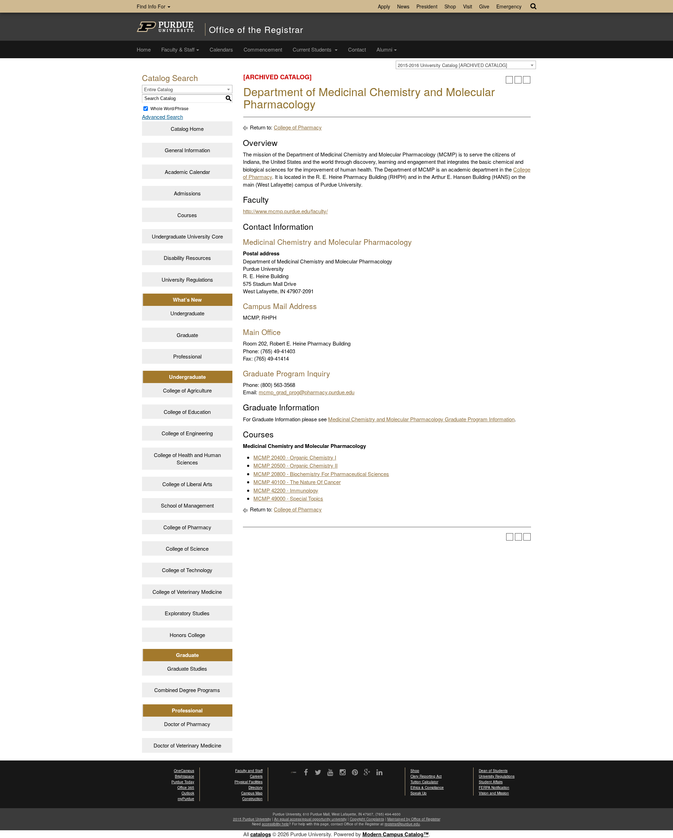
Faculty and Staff (249, 770)
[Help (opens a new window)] (526, 79)
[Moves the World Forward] (294, 773)
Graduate (187, 334)
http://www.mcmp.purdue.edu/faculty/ (285, 211)
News (403, 6)
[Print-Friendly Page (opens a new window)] (518, 79)
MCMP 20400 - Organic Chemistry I (294, 457)
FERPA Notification (494, 787)
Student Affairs (491, 781)
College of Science (187, 548)
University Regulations (187, 279)
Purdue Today (182, 781)
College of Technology (187, 570)
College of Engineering (187, 433)
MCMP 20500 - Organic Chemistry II (295, 465)
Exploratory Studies (187, 613)
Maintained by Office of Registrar (413, 819)
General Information (187, 150)
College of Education (187, 411)
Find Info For (152, 6)
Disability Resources (187, 257)
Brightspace (184, 776)
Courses (187, 215)
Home (144, 49)
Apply (384, 6)
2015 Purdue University (252, 819)
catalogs (260, 834)
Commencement (263, 49)
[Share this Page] (509, 79)
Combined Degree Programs (187, 689)
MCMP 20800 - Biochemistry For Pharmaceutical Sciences (321, 473)
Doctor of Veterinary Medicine (187, 745)
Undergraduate (187, 313)
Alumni (384, 49)
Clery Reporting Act (426, 776)
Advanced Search (162, 116)
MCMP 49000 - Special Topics (288, 498)
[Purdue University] (166, 26)
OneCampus (184, 770)
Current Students (313, 49)
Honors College (187, 634)
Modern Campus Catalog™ (395, 834)
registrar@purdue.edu (402, 824)
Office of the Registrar (256, 29)
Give (484, 6)
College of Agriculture (187, 390)
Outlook (188, 793)
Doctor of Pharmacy (187, 724)
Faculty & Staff (178, 49)
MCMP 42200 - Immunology (285, 490)
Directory (256, 787)
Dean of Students (493, 770)
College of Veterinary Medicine (187, 591)
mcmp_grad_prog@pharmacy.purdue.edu (306, 392)
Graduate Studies (187, 668)
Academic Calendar (187, 171)
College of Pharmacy (187, 527)
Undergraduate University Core (187, 236)
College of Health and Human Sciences (187, 458)
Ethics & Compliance (427, 787)
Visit (467, 6)
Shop (450, 6)
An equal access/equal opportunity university (310, 819)
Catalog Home (187, 128)
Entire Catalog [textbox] (158, 89)
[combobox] (466, 65)
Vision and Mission (494, 793)
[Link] (306, 773)
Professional (187, 356)
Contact (357, 49)
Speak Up (418, 793)
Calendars (221, 49)
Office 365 (185, 787)
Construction (252, 798)
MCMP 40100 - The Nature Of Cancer (297, 481)
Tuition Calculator (424, 781)
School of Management (187, 505)
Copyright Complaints (367, 819)
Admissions (187, 193)
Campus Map (252, 793)
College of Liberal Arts (187, 484)
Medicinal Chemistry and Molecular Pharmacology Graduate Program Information (421, 419)
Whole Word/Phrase (169, 108)
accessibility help (275, 824)
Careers (256, 776)
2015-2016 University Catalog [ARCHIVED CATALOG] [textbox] (452, 65)
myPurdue (186, 798)
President (426, 6)
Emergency (509, 6)
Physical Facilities (248, 781)
